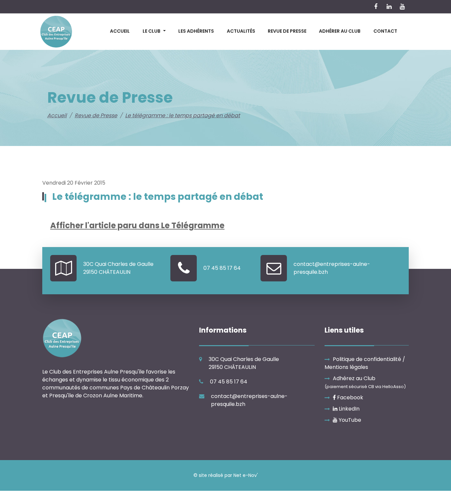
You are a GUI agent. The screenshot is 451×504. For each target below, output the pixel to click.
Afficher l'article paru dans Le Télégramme (137, 225)
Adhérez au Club (365, 382)
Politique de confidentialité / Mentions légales (365, 363)
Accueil (120, 31)
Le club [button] (151, 31)
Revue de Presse (287, 31)
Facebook (349, 397)
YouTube (349, 420)
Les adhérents (196, 31)
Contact (385, 31)
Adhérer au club (340, 31)
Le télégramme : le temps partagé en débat (182, 115)
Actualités (241, 31)
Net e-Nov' (245, 475)
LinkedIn (348, 409)
